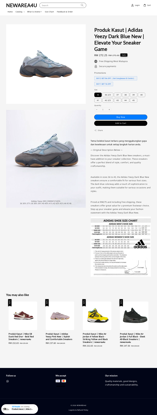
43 (118, 100)
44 (125, 100)
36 (98, 95)
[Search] (82, 5)
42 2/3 (108, 100)
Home (10, 12)
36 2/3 (108, 95)
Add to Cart (120, 123)
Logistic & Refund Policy (78, 410)
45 (133, 100)
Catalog (19, 12)
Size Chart (49, 12)
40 (141, 95)
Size (95, 90)
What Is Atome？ (34, 12)
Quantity (97, 105)
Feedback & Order (65, 12)
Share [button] (100, 130)
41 (98, 100)
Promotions (100, 73)
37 (118, 95)
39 (133, 95)
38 (125, 95)
